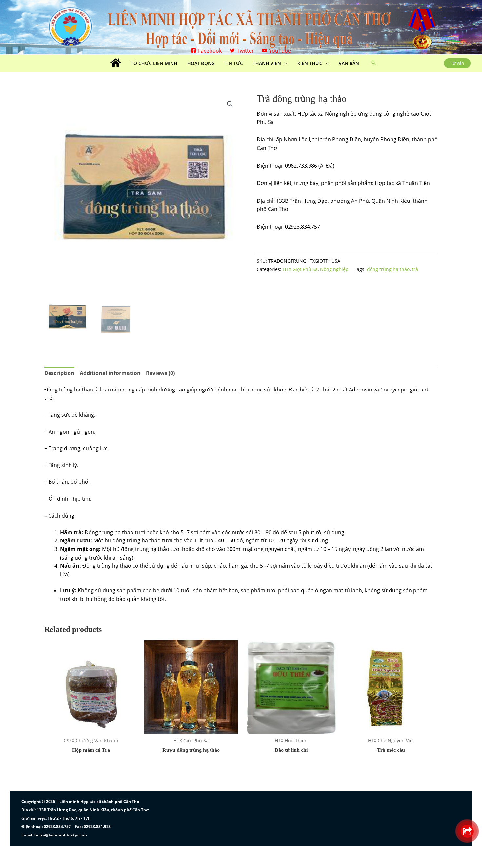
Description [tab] (59, 373)
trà (415, 269)
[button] (373, 63)
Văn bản (349, 63)
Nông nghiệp (334, 269)
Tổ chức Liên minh (154, 63)
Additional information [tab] (110, 373)
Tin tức (234, 63)
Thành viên (267, 63)
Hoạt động (201, 63)
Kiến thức (309, 63)
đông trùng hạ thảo (388, 269)
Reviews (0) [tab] (160, 373)
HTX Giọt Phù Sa (300, 269)
